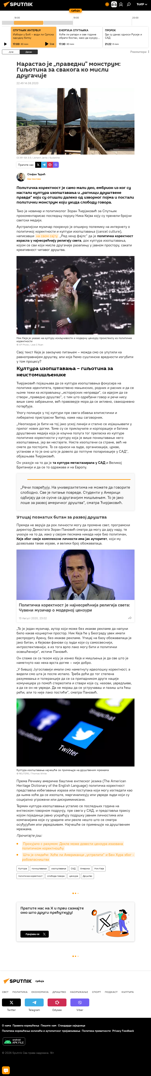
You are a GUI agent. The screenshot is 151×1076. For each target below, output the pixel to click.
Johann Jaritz (40, 157)
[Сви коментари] (6, 1070)
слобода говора (55, 875)
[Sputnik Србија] (19, 7)
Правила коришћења (26, 1025)
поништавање (39, 868)
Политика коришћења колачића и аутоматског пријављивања (41, 1031)
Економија (40, 992)
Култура (22, 868)
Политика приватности (96, 1031)
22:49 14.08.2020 (28, 83)
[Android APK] (14, 1041)
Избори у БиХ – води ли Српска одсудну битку (33, 36)
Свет (5, 992)
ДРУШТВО (59, 992)
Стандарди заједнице (71, 1025)
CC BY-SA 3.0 (24, 157)
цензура (73, 875)
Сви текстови (34, 179)
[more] (130, 618)
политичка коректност (30, 875)
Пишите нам (48, 1025)
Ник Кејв (99, 868)
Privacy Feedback (123, 1031)
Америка (85, 868)
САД (73, 868)
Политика (20, 992)
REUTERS (24, 773)
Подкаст (111, 992)
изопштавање (58, 868)
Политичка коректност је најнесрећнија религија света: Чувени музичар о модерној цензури (74, 607)
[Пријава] (121, 4)
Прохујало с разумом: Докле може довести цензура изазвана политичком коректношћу (73, 845)
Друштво (87, 875)
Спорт (96, 992)
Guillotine (55, 157)
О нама (6, 1025)
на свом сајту (47, 236)
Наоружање (79, 992)
